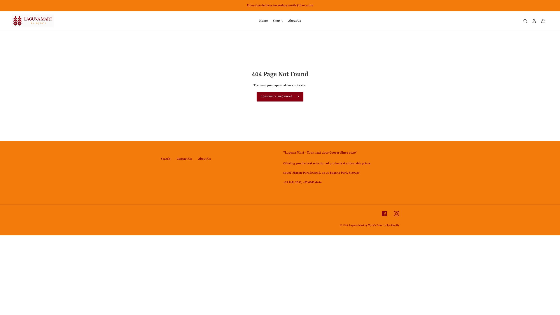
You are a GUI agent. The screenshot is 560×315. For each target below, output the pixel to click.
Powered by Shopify (387, 225)
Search (165, 159)
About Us (204, 159)
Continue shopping (276, 96)
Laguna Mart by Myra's (362, 225)
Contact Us (184, 159)
